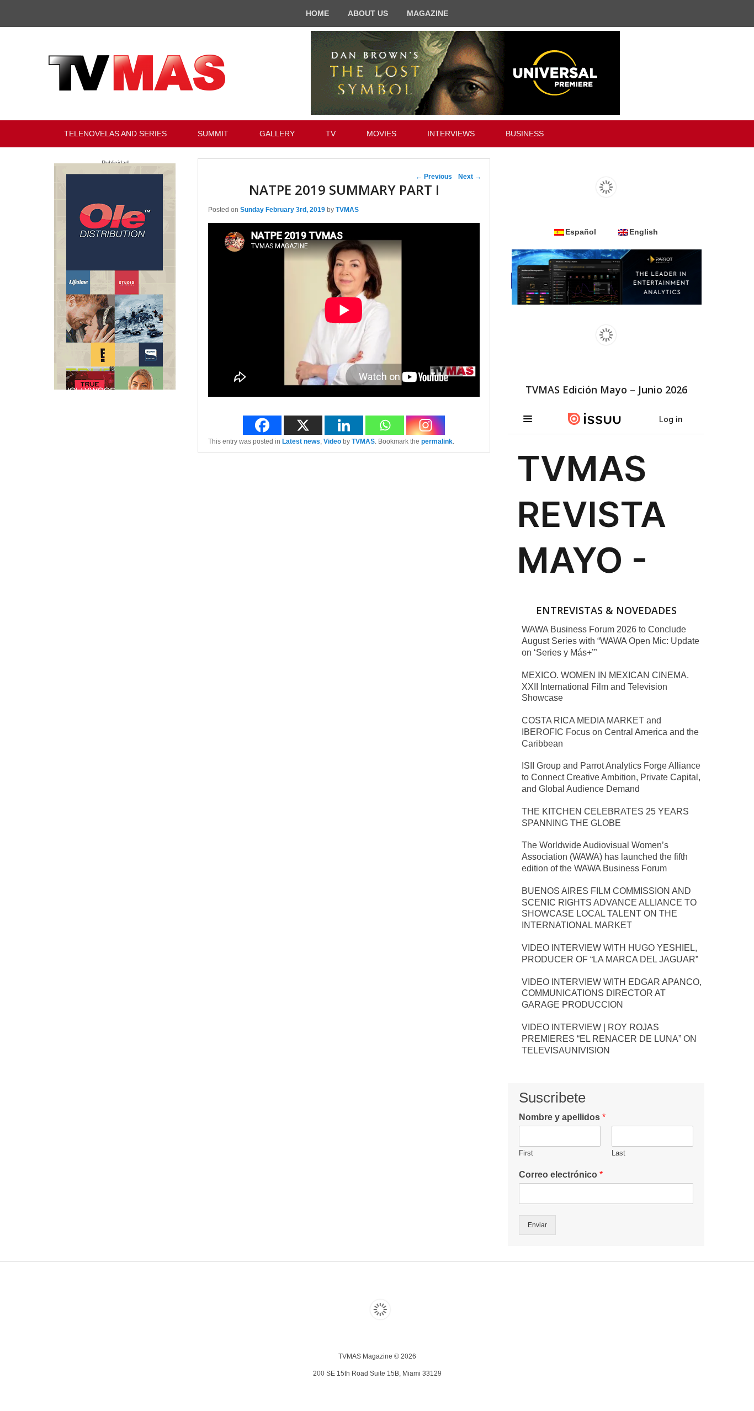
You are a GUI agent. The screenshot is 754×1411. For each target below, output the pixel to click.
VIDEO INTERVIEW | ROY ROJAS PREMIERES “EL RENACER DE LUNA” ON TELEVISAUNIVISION (609, 1039)
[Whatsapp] (384, 425)
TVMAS (347, 210)
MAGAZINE (427, 13)
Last (618, 1153)
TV (331, 133)
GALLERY (277, 133)
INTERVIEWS (451, 133)
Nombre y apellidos (562, 1117)
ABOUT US (368, 13)
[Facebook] (262, 425)
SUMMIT (213, 133)
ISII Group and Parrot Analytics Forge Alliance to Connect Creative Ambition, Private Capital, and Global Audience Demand (611, 777)
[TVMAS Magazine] (137, 73)
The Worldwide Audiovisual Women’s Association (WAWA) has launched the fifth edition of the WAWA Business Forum (605, 856)
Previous (434, 176)
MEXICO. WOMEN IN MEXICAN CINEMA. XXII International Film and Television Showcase (605, 686)
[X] (303, 425)
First (526, 1153)
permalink (437, 441)
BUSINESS (525, 133)
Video (332, 441)
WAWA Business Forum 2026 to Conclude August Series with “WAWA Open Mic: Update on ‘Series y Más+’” (610, 641)
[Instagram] (425, 425)
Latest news (301, 441)
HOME (317, 13)
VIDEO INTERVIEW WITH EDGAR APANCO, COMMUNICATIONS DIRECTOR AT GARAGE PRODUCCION (612, 993)
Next (469, 176)
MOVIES (381, 133)
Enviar (537, 1225)
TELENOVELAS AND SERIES (115, 133)
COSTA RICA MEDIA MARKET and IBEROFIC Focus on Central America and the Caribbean (610, 732)
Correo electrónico (561, 1174)
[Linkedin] (344, 425)
